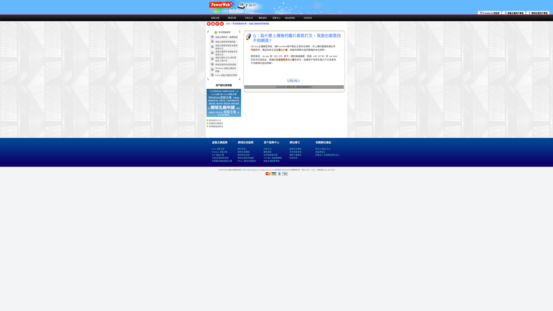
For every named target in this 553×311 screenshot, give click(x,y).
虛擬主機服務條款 (272, 161)
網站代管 (219, 112)
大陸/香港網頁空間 (220, 158)
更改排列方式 (214, 120)
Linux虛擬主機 (230, 94)
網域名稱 (232, 18)
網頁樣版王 (320, 152)
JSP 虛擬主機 (218, 155)
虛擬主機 (215, 18)
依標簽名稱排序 (215, 123)
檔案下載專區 (295, 155)
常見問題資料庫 (271, 155)
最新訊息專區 (295, 149)
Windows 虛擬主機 (219, 152)
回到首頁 (308, 18)
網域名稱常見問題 (246, 158)
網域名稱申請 (223, 107)
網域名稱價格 (244, 152)
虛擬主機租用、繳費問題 (226, 37)
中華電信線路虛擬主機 (222, 161)
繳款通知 (263, 18)
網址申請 (212, 104)
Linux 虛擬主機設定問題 (226, 75)
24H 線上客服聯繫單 (273, 158)
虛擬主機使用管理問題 (225, 42)
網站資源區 (290, 18)
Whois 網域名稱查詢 (247, 161)
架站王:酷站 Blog (323, 149)
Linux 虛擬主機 (218, 149)
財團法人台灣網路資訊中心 (327, 155)
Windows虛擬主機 (220, 97)
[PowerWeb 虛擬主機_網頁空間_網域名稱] (220, 7)
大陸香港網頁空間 (232, 101)
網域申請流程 (244, 155)
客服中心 (276, 18)
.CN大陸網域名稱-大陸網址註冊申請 (221, 91)
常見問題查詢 (295, 152)
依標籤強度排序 (215, 126)
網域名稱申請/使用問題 (225, 64)
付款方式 (249, 18)
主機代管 (222, 101)
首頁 (228, 23)
